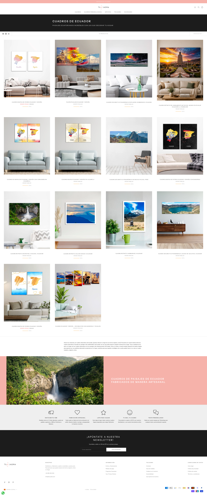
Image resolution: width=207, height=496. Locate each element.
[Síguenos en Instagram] (9, 482)
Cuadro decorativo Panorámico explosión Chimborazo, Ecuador (129, 102)
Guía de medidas (150, 468)
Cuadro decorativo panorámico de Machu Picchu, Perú (129, 179)
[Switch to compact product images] (8, 34)
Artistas (108, 12)
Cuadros (78, 12)
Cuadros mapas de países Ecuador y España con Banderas (180, 179)
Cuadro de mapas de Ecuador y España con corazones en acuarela (27, 180)
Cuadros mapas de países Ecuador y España (27, 102)
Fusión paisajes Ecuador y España (78, 102)
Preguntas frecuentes (111, 471)
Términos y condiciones (193, 474)
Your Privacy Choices (111, 474)
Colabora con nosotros (152, 471)
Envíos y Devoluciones (111, 466)
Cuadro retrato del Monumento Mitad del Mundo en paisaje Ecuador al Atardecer (180, 106)
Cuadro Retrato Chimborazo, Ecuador (129, 253)
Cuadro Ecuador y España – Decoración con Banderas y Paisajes (78, 326)
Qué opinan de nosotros (152, 476)
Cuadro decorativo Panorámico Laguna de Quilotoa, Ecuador (180, 253)
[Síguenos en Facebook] (4, 482)
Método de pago (110, 468)
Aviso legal (190, 466)
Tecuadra (117, 12)
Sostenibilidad (149, 474)
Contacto (148, 466)
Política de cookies (192, 471)
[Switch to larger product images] (3, 34)
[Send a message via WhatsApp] (3, 493)
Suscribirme (116, 449)
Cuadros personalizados (93, 12)
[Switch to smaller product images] (6, 34)
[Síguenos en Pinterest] (13, 482)
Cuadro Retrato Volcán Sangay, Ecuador (78, 253)
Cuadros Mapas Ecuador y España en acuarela (78, 179)
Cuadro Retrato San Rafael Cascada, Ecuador (27, 253)
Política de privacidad (193, 468)
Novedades (128, 12)
